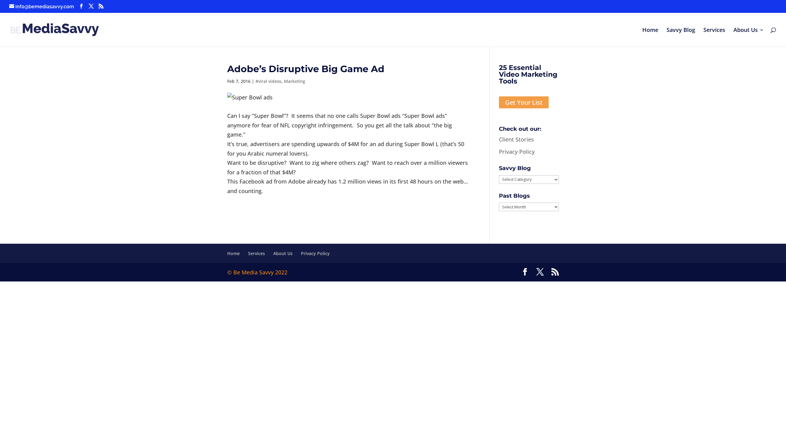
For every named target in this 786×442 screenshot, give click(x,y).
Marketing (294, 81)
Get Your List (524, 102)
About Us (745, 30)
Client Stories (516, 139)
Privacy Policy (517, 151)
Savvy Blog (681, 30)
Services (714, 30)
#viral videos (268, 81)
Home (650, 30)
